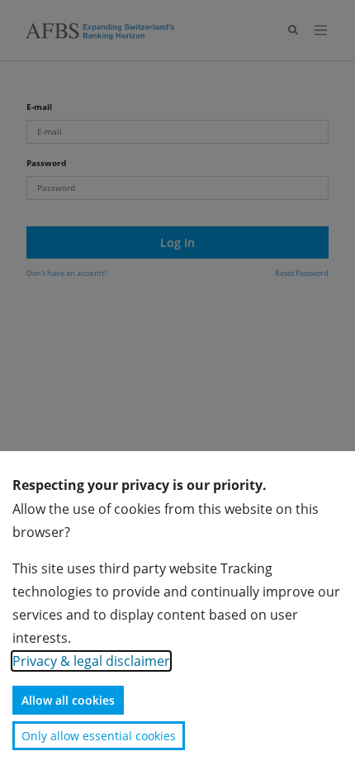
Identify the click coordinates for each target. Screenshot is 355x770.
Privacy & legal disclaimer (91, 661)
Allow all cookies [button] (68, 700)
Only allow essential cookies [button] (98, 736)
